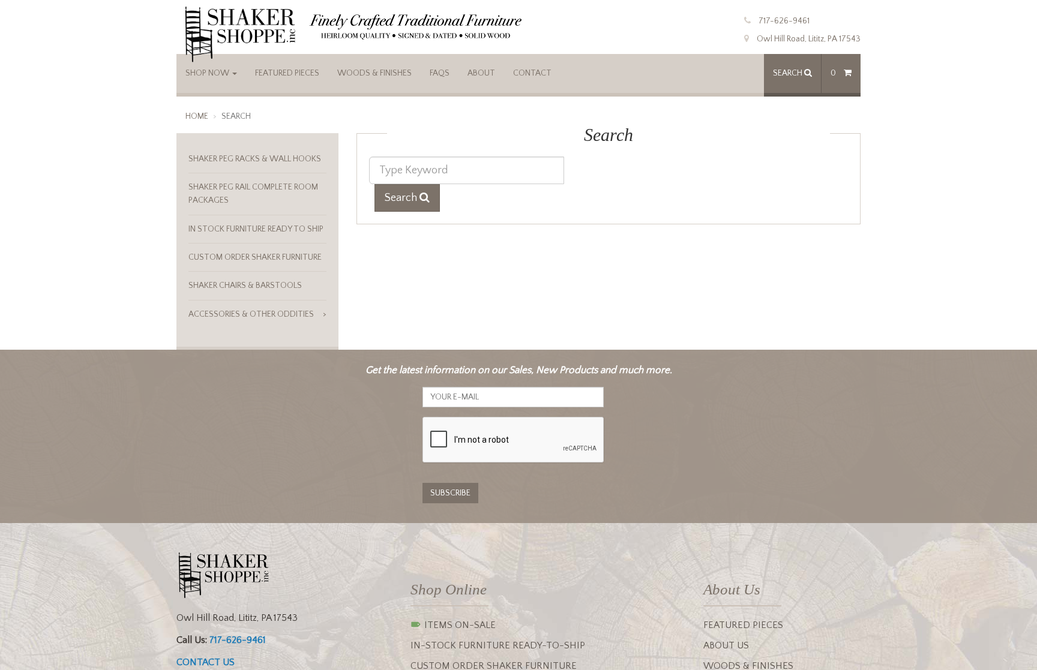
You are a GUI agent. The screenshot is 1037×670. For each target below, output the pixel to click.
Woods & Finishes (374, 73)
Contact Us (205, 662)
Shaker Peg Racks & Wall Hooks (254, 159)
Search (402, 198)
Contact (532, 73)
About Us (726, 645)
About (481, 73)
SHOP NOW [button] (208, 73)
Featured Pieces (287, 73)
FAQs (439, 73)
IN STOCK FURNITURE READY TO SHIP (255, 229)
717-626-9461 (784, 21)
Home (196, 116)
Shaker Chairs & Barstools (245, 285)
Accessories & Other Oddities (251, 314)
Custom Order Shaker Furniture (255, 257)
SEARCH (788, 73)
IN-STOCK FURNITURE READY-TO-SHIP (497, 645)
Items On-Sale (459, 625)
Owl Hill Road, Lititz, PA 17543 (809, 39)
